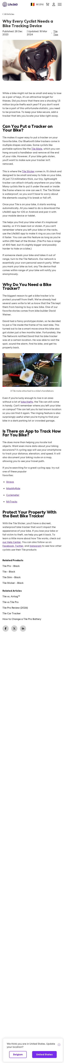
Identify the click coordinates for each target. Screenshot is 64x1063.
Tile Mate (36, 148)
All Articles (9, 14)
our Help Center (11, 542)
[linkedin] (23, 628)
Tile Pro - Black (11, 566)
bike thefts (27, 401)
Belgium (18, 1054)
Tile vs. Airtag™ (11, 596)
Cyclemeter (12, 495)
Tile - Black (8, 571)
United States (44, 1054)
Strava (10, 481)
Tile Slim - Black (11, 577)
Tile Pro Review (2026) (15, 607)
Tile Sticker (28, 171)
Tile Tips (55, 33)
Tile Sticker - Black (12, 583)
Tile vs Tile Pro (10, 602)
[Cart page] (47, 4)
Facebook (8, 546)
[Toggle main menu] (60, 4)
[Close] (59, 1045)
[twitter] (14, 628)
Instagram (35, 546)
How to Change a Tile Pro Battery (21, 619)
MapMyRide (13, 488)
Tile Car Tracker (11, 613)
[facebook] (5, 628)
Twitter (18, 546)
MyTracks (11, 501)
